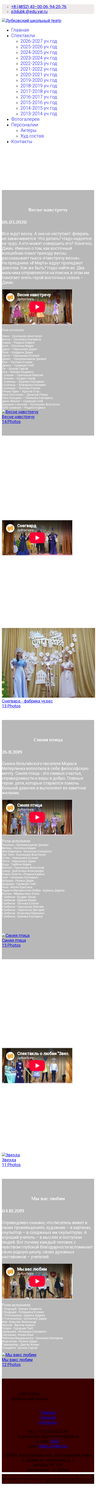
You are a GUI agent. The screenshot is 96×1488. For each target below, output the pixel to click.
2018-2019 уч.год (39, 86)
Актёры (29, 130)
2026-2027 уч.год (39, 41)
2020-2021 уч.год (39, 74)
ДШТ (55, 1441)
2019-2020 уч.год (39, 80)
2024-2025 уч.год (39, 52)
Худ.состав (32, 136)
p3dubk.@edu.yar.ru (29, 11)
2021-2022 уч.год (39, 69)
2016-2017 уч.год (39, 97)
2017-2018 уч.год (39, 91)
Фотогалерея (25, 119)
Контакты (21, 141)
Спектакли (23, 35)
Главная (20, 30)
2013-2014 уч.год (39, 113)
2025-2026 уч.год (39, 46)
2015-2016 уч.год (39, 102)
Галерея (48, 1417)
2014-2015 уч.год (39, 108)
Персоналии (24, 125)
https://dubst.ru (53, 1446)
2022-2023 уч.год (39, 63)
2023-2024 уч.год (39, 58)
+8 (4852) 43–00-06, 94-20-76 (38, 6)
